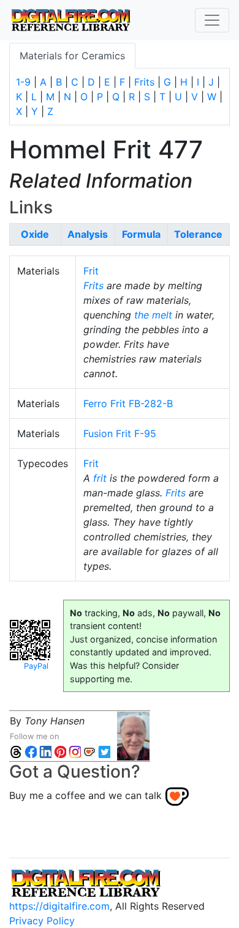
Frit (91, 271)
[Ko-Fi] (89, 751)
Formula (141, 234)
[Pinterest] (60, 751)
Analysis (87, 234)
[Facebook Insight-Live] (31, 751)
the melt (153, 315)
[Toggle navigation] (212, 20)
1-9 (23, 82)
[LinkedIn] (45, 751)
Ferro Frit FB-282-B (128, 403)
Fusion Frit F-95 (119, 433)
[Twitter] (104, 751)
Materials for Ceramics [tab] (72, 56)
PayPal (36, 666)
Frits (144, 82)
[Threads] (16, 751)
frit (100, 478)
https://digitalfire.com (59, 906)
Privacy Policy (42, 921)
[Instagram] (75, 751)
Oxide (35, 234)
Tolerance (198, 234)
